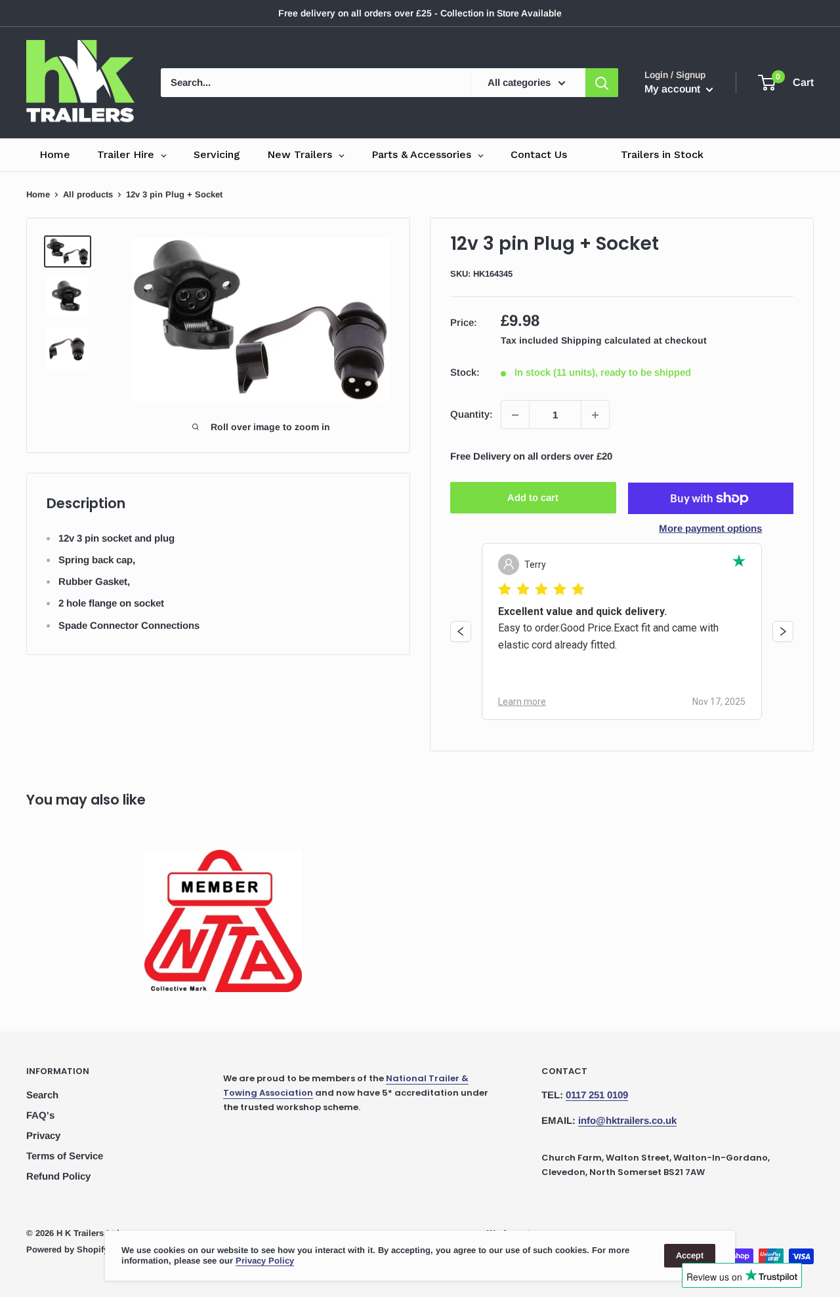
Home (38, 194)
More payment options (710, 528)
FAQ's (40, 1115)
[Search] (601, 82)
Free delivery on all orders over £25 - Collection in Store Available (420, 13)
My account (673, 88)
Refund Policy (58, 1176)
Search (42, 1094)
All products (88, 194)
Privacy (43, 1135)
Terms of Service (64, 1155)
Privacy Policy (265, 1261)
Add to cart (532, 498)
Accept (690, 1255)
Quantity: (471, 414)
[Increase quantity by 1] (595, 415)
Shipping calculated (606, 341)
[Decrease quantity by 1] (515, 415)
